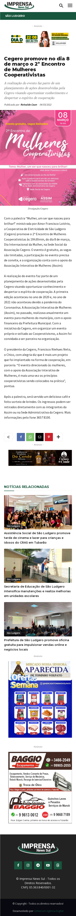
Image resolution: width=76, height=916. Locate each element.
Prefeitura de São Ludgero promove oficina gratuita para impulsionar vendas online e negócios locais (36, 644)
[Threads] (58, 865)
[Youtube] (48, 865)
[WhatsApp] (30, 437)
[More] (58, 437)
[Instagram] (28, 865)
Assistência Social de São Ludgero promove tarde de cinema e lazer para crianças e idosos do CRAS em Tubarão (37, 537)
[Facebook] (21, 437)
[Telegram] (38, 865)
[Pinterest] (49, 437)
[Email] (39, 437)
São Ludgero (15, 15)
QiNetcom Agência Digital (48, 911)
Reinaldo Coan (28, 104)
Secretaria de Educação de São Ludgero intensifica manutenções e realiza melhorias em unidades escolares (37, 591)
